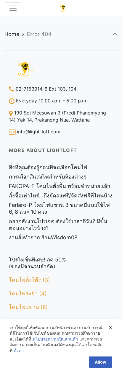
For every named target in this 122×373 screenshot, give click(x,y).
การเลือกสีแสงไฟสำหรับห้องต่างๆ (47, 177)
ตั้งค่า (19, 350)
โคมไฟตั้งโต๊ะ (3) (29, 280)
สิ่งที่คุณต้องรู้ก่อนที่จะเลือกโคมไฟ (48, 167)
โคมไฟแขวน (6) (28, 307)
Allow (100, 361)
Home (11, 34)
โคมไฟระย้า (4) (28, 293)
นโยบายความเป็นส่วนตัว (55, 338)
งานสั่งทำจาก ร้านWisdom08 (43, 237)
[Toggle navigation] (13, 8)
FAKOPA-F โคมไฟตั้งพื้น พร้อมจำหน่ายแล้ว (59, 186)
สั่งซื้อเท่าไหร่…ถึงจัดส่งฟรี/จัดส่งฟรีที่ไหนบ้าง (61, 195)
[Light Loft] (63, 8)
